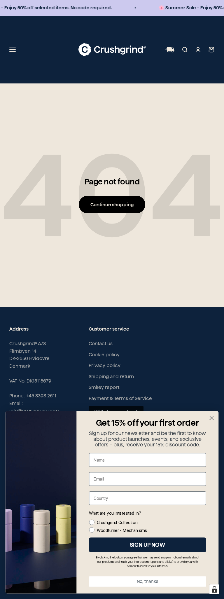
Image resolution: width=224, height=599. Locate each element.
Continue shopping (112, 204)
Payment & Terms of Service (120, 398)
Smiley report (104, 387)
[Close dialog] (211, 418)
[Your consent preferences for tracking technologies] (214, 589)
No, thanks (147, 581)
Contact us (101, 343)
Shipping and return (111, 376)
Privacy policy (104, 365)
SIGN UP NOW (147, 545)
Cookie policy (104, 354)
